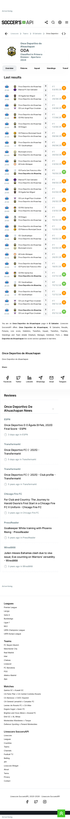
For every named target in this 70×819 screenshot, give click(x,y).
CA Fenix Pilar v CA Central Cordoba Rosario (22, 694)
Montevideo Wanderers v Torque (17, 720)
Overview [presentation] (9, 68)
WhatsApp (40, 382)
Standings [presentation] (51, 68)
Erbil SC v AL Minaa (12, 717)
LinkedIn (29, 382)
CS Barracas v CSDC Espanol (16, 698)
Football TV (8, 754)
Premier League (10, 607)
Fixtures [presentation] (23, 68)
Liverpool (7, 664)
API (5, 762)
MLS (6, 626)
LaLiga (6, 611)
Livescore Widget (11, 766)
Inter (5, 656)
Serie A (7, 615)
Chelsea (7, 660)
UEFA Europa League (12, 634)
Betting (7, 758)
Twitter (18, 382)
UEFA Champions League (14, 630)
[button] (63, 33)
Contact (7, 781)
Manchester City (10, 649)
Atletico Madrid (10, 675)
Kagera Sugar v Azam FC (14, 709)
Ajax (5, 679)
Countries (8, 743)
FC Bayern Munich (11, 645)
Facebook (7, 382)
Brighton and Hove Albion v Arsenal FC (20, 713)
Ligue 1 (7, 622)
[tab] (9, 68)
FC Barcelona (9, 668)
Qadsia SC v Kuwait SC (14, 690)
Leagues (7, 739)
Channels (7, 751)
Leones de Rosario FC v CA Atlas (17, 705)
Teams (6, 747)
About (6, 769)
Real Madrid (9, 653)
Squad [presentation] (37, 68)
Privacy (7, 777)
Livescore (8, 735)
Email (51, 382)
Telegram (62, 382)
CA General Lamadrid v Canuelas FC (19, 701)
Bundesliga (8, 619)
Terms (6, 773)
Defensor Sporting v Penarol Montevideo (20, 724)
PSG (6, 671)
